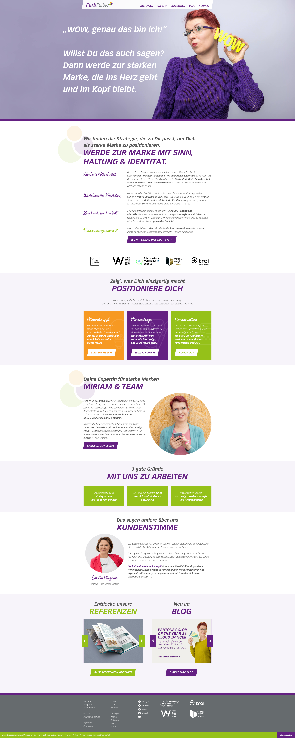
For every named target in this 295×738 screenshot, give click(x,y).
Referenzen (178, 5)
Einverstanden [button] (286, 735)
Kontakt (204, 5)
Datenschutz (88, 726)
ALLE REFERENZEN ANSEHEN (113, 672)
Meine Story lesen (100, 445)
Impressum (88, 723)
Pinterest (145, 709)
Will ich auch (145, 352)
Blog (192, 5)
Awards (114, 704)
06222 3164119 (89, 714)
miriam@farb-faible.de (92, 717)
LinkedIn (145, 713)
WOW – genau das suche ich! (152, 239)
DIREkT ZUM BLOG (181, 672)
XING (144, 717)
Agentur (162, 5)
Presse (113, 701)
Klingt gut (186, 352)
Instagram (146, 701)
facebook (145, 705)
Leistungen (146, 5)
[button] (88, 641)
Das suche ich (101, 352)
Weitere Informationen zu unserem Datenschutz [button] (91, 735)
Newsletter (115, 708)
